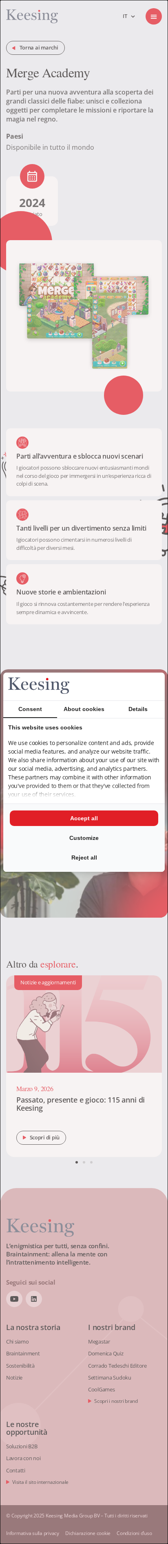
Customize (84, 838)
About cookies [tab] (84, 709)
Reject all (84, 857)
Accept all (84, 818)
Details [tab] (138, 709)
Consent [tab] (30, 709)
